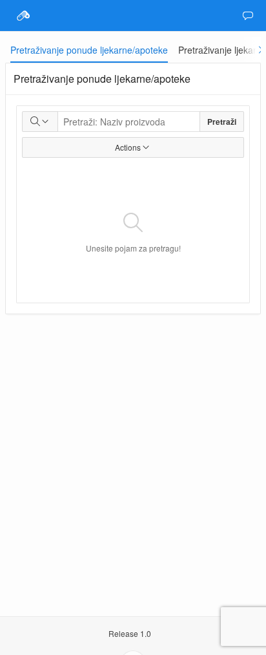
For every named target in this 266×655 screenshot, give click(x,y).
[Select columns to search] (40, 121)
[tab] (89, 50)
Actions (128, 147)
